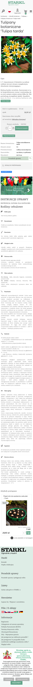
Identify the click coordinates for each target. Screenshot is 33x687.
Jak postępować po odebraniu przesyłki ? (14, 637)
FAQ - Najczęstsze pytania (10, 634)
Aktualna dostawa (18, 119)
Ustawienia (8, 679)
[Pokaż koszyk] (25, 11)
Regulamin (5, 622)
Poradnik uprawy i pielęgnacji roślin (13, 578)
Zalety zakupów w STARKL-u (11, 590)
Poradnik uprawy (14, 158)
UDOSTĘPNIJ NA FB (6, 171)
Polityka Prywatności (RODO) (11, 627)
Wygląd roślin (6, 644)
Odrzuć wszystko (22, 679)
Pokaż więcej (6, 101)
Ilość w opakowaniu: (24, 527)
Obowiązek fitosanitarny (9, 632)
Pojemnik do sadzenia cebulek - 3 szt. (15, 497)
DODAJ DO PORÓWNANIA (13, 165)
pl (9, 11)
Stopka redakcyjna (7, 565)
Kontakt (4, 562)
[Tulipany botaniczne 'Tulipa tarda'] (16, 54)
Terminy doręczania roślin (10, 629)
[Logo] (16, 3)
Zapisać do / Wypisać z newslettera (12, 602)
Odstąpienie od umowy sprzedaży (12, 624)
